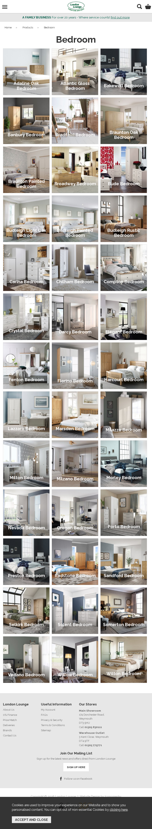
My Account (48, 709)
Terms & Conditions (53, 725)
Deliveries (9, 725)
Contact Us (9, 735)
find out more (120, 17)
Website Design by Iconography (100, 796)
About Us (8, 709)
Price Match (10, 720)
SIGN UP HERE (76, 767)
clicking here (119, 810)
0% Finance (10, 714)
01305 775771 (93, 745)
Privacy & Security (51, 720)
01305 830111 (93, 727)
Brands (7, 730)
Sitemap (46, 730)
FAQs (44, 714)
